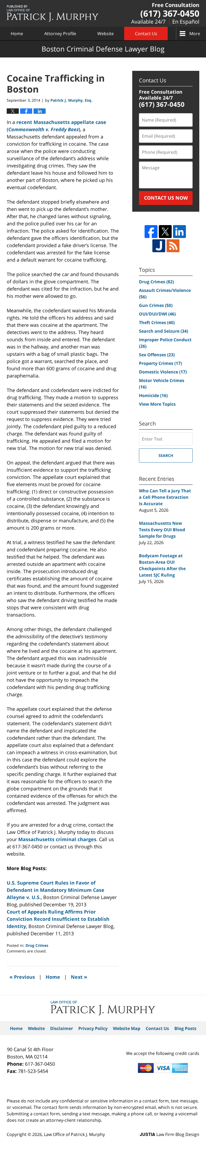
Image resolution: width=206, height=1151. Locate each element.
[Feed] (173, 245)
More (194, 33)
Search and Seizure (163, 331)
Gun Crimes (155, 305)
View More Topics (157, 404)
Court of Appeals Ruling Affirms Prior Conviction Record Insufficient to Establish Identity (58, 918)
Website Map (126, 1028)
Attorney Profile (60, 33)
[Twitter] (165, 231)
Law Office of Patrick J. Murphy (74, 1134)
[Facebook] (151, 231)
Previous (22, 976)
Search (166, 455)
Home (17, 33)
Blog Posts (185, 1028)
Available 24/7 (148, 21)
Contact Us (146, 33)
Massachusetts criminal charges (57, 839)
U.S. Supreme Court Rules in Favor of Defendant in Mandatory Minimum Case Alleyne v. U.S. (55, 889)
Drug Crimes (36, 945)
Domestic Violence (163, 372)
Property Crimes (160, 363)
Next (79, 976)
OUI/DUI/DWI (157, 314)
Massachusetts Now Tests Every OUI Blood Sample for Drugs (162, 529)
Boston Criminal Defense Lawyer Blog (53, 13)
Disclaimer (61, 1028)
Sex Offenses (157, 355)
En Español (185, 21)
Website (105, 33)
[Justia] (158, 245)
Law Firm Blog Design (169, 1134)
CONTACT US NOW (166, 198)
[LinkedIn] (179, 231)
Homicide (153, 395)
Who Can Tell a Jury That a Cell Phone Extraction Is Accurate (165, 497)
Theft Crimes (157, 322)
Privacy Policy (93, 1028)
